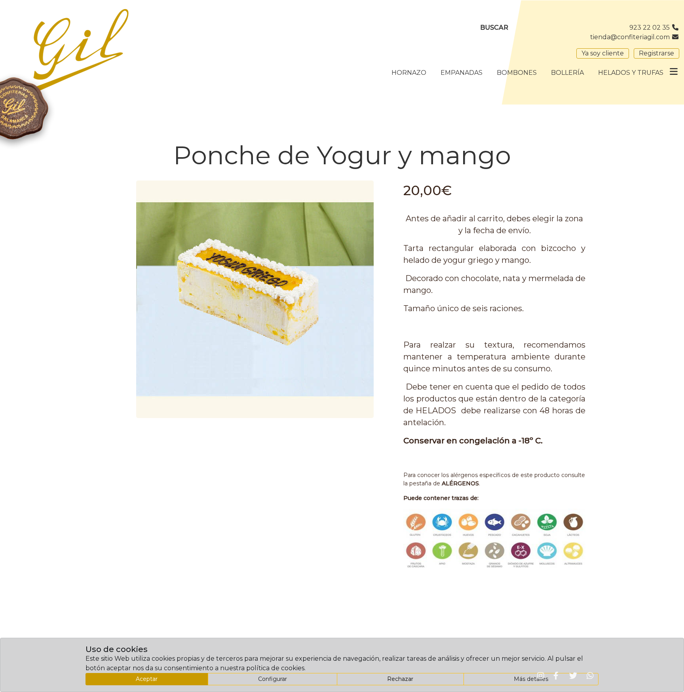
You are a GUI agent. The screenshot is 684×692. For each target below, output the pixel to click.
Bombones (517, 72)
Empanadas (462, 72)
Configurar (272, 678)
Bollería (567, 72)
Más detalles (531, 678)
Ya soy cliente (602, 53)
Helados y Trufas (630, 72)
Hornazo (408, 72)
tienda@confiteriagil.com (630, 37)
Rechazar (400, 678)
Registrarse (656, 53)
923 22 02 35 (650, 27)
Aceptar (147, 678)
